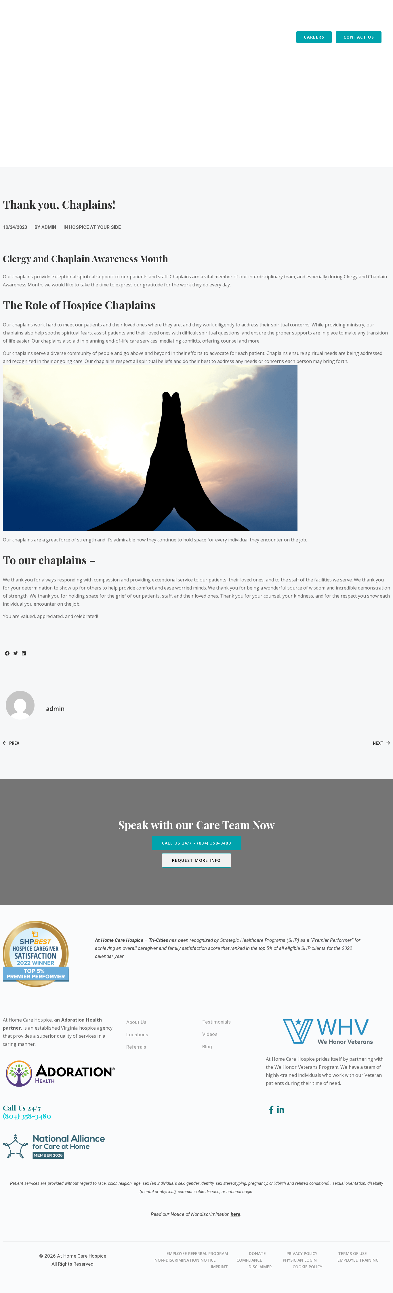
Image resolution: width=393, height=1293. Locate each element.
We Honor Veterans (268, 18)
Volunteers (225, 37)
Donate (257, 1253)
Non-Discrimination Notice (185, 1260)
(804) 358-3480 (27, 1115)
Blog (286, 37)
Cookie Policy (307, 1266)
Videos (210, 1034)
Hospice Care (121, 37)
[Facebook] (272, 1110)
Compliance (249, 1260)
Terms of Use (352, 1253)
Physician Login (300, 1260)
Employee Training (358, 1260)
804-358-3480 (143, 18)
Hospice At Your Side (95, 227)
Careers (314, 37)
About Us (191, 37)
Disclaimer (260, 1266)
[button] (7, 653)
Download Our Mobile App (332, 18)
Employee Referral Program (197, 1253)
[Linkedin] (280, 1110)
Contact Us (359, 37)
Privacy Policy (302, 1253)
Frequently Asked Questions (203, 18)
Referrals (260, 37)
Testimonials (216, 1022)
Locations (158, 37)
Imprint (219, 1266)
